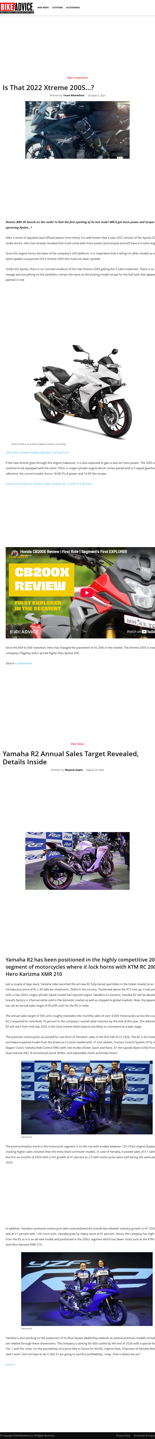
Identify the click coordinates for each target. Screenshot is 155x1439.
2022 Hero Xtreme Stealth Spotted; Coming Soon (37, 452)
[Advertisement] (77, 41)
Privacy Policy (123, 1435)
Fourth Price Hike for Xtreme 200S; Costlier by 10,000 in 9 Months (49, 484)
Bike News (43, 7)
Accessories (73, 7)
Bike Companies (77, 77)
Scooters (57, 7)
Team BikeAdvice (73, 95)
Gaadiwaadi (24, 663)
